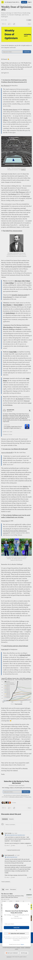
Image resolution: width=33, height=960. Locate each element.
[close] (28, 904)
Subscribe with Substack (18, 933)
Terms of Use (24, 937)
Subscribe (16, 927)
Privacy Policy (16, 940)
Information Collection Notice (19, 938)
